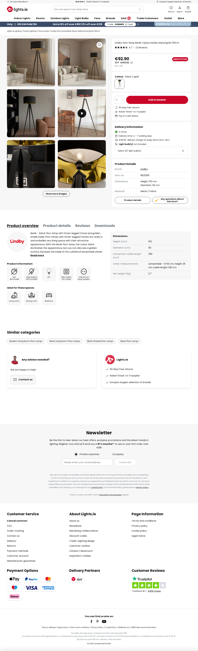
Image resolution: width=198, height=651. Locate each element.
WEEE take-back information (143, 627)
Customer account (18, 556)
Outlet (168, 18)
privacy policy (142, 487)
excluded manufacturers (110, 495)
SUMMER (120, 24)
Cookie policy (139, 530)
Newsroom (86, 551)
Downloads (105, 225)
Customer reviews (79, 546)
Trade (72, 541)
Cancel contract (17, 520)
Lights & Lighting (14, 31)
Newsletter (75, 526)
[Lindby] (17, 241)
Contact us (13, 536)
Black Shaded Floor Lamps (100, 341)
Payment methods (17, 551)
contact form (97, 487)
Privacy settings (49, 627)
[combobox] (97, 9)
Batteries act (124, 627)
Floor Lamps (43, 31)
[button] (31, 113)
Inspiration (75, 556)
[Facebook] (93, 621)
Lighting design (86, 541)
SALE (124, 18)
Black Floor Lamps (129, 341)
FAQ (9, 526)
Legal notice (138, 536)
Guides (87, 556)
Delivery (11, 541)
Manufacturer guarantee (21, 561)
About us (74, 520)
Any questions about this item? (172, 200)
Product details (57, 225)
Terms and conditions (144, 520)
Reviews (82, 225)
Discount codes (78, 536)
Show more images (56, 193)
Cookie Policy (111, 627)
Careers (74, 551)
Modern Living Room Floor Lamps (25, 341)
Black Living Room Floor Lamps (65, 341)
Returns (11, 546)
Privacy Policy (97, 627)
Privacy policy (139, 526)
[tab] (23, 226)
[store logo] (17, 9)
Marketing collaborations (83, 530)
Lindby (144, 169)
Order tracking (15, 530)
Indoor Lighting (30, 31)
